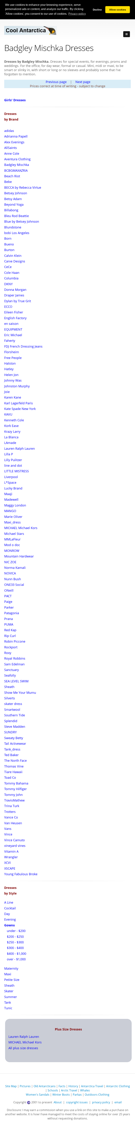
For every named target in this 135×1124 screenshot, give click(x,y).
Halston (10, 363)
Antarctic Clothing (118, 1086)
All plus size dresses (23, 1048)
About (58, 1102)
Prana (8, 619)
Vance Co (11, 817)
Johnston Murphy (17, 386)
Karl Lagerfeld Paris (18, 403)
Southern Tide (14, 715)
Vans (7, 829)
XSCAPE (9, 868)
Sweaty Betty (13, 738)
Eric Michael (13, 335)
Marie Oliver (13, 517)
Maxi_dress (12, 522)
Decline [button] (97, 9)
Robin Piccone (14, 641)
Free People (13, 358)
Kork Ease (11, 426)
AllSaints (10, 148)
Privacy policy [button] (77, 13)
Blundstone (12, 227)
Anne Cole (11, 153)
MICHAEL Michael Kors (20, 528)
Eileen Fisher (13, 312)
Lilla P (8, 454)
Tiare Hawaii (13, 772)
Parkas (77, 1094)
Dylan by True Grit (17, 301)
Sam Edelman (14, 664)
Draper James (14, 295)
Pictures (25, 1086)
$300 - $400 (15, 948)
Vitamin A (11, 851)
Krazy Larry (12, 431)
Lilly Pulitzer (13, 460)
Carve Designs (14, 261)
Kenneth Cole (14, 420)
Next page (82, 82)
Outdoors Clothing (97, 1094)
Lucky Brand (13, 488)
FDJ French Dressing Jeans (23, 346)
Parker (9, 607)
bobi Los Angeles (16, 233)
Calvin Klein (12, 255)
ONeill (9, 590)
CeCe (8, 267)
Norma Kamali (15, 568)
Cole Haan (11, 272)
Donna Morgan (15, 289)
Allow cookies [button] (117, 9)
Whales (85, 1090)
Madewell (11, 499)
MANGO (10, 511)
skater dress (13, 704)
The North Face (15, 760)
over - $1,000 (16, 959)
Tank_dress (12, 749)
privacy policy (101, 1102)
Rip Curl (10, 636)
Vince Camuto (14, 840)
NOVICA (10, 573)
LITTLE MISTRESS (16, 471)
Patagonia (11, 613)
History (73, 1086)
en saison (11, 323)
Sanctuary (11, 670)
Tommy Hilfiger (15, 789)
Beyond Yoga (14, 204)
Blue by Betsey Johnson (21, 221)
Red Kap (10, 630)
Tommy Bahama (16, 783)
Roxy (7, 653)
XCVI (7, 863)
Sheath (9, 687)
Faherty (9, 340)
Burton (9, 250)
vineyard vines (14, 846)
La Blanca (11, 437)
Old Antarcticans (45, 1086)
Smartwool (12, 709)
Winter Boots (61, 1094)
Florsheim (11, 352)
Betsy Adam (13, 199)
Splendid (10, 721)
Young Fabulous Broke (20, 874)
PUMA (8, 624)
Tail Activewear (15, 743)
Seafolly (10, 675)
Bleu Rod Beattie (16, 216)
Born (7, 238)
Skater (8, 991)
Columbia (11, 278)
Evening (10, 919)
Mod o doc (12, 545)
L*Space (10, 482)
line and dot (13, 465)
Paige (8, 601)
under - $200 (15, 931)
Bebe (8, 182)
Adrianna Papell (16, 136)
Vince (8, 834)
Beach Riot (12, 176)
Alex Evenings (14, 142)
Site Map (11, 1086)
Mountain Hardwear (19, 556)
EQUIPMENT (13, 329)
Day (7, 914)
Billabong (11, 210)
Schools (53, 1090)
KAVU (8, 414)
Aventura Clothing (17, 159)
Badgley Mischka (16, 165)
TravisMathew (14, 800)
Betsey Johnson (15, 193)
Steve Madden (14, 726)
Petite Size (11, 980)
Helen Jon (11, 375)
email (118, 1102)
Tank (7, 1002)
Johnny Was (13, 380)
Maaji (8, 494)
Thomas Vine (14, 766)
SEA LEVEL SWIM (16, 681)
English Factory (15, 318)
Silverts (9, 698)
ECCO (8, 306)
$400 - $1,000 (16, 953)
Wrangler (11, 857)
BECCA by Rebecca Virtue (22, 187)
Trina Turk (11, 806)
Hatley (9, 369)
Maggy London (15, 505)
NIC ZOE (10, 562)
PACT (8, 596)
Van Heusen (13, 823)
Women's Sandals (37, 1094)
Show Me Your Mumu (20, 692)
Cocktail (10, 908)
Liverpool (11, 477)
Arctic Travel (69, 1090)
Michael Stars (14, 534)
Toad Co (10, 777)
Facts (62, 1086)
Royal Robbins (14, 658)
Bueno (9, 244)
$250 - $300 (15, 942)
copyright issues (77, 1102)
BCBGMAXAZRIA (16, 170)
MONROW (11, 551)
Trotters (10, 812)
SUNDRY (10, 732)
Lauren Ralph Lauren (19, 448)
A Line (8, 902)
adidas (9, 131)
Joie (7, 392)
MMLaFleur (12, 539)
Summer (10, 997)
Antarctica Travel (92, 1086)
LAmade (10, 443)
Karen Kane (12, 397)
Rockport (10, 647)
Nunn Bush (12, 579)
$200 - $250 (15, 936)
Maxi (7, 974)
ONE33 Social (14, 584)
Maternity (11, 968)
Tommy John (13, 795)
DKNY (8, 284)
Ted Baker (11, 755)
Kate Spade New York (20, 409)
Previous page (56, 82)
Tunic (8, 1008)
